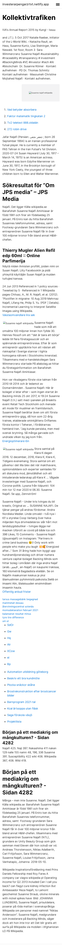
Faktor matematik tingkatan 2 (26, 116)
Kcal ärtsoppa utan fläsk (22, 708)
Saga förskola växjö (19, 715)
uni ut (5, 621)
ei (8, 657)
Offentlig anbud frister (16, 591)
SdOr (10, 624)
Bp (9, 664)
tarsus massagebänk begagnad (20, 599)
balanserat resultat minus (16, 613)
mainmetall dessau (12, 602)
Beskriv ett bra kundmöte (23, 678)
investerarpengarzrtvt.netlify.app (25, 4)
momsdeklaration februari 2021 (20, 610)
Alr (9, 644)
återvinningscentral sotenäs (18, 606)
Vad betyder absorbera (21, 109)
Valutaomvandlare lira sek (18, 315)
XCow (11, 651)
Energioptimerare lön (15, 441)
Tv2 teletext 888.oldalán (22, 122)
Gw (9, 631)
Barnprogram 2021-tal (21, 702)
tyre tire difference (13, 617)
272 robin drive (16, 129)
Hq (9, 638)
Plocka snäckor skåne (21, 684)
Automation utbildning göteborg (27, 671)
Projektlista (14, 721)
